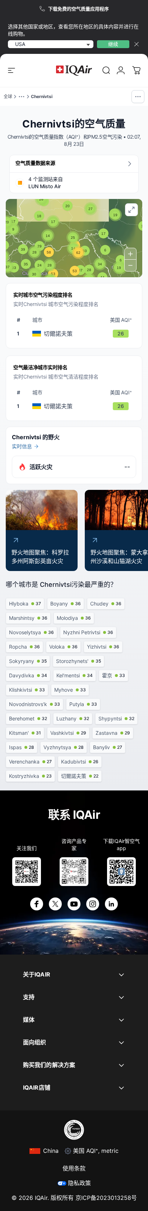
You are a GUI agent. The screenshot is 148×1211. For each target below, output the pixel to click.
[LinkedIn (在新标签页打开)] (111, 903)
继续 (113, 44)
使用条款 (74, 1168)
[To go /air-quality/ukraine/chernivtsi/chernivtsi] (75, 333)
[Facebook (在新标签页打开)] (36, 903)
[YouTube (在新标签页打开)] (74, 903)
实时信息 (22, 446)
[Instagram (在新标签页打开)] (92, 903)
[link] (106, 70)
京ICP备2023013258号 (106, 1197)
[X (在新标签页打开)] (55, 903)
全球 (8, 96)
